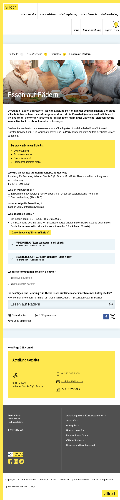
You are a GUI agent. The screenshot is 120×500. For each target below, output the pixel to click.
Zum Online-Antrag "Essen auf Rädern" (30, 232)
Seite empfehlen (22, 320)
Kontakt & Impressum (102, 479)
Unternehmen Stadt (77, 435)
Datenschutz (64, 479)
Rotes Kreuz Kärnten (23, 284)
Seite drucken (19, 315)
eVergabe (71, 425)
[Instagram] (15, 461)
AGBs (53, 479)
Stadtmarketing (109, 14)
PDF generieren (48, 315)
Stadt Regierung (68, 14)
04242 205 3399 (71, 389)
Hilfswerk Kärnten (22, 278)
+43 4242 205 (17, 430)
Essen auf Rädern (80, 54)
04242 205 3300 (70, 373)
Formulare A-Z (74, 430)
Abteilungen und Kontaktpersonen (85, 415)
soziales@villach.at (72, 381)
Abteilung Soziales (25, 359)
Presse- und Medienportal (80, 445)
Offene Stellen (74, 440)
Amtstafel (71, 420)
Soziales (56, 54)
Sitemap (43, 479)
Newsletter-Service (17, 486)
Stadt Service (28, 14)
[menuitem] (28, 11)
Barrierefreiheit (81, 479)
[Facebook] (10, 461)
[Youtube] (21, 461)
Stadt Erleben (48, 14)
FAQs (32, 486)
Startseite (13, 54)
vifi (117, 30)
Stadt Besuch (89, 14)
